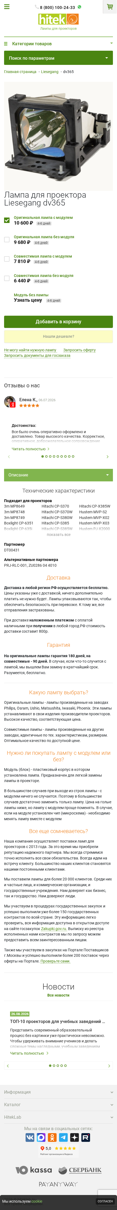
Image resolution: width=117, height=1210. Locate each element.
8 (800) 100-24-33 (57, 7)
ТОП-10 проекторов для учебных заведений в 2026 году (58, 1021)
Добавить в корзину (58, 321)
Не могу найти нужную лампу (30, 350)
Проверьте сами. (55, 961)
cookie (36, 1201)
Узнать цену (28, 300)
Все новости (58, 995)
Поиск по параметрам (31, 58)
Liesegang (50, 72)
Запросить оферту (79, 350)
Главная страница (20, 72)
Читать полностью (28, 449)
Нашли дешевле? (58, 336)
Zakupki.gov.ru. (54, 929)
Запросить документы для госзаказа (37, 355)
